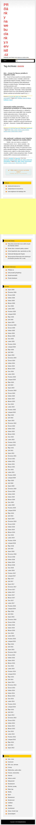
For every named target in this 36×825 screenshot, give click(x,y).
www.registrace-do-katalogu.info (17, 191)
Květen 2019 (11, 526)
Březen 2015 (11, 663)
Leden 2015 (11, 668)
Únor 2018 (11, 567)
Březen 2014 (11, 696)
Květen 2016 (11, 625)
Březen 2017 (11, 597)
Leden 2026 (11, 308)
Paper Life (18, 96)
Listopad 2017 (12, 576)
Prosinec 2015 (12, 638)
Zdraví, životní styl (27, 159)
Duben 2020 (11, 497)
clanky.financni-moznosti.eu (15, 188)
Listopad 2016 (12, 608)
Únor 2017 (11, 600)
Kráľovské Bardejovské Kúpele (16, 254)
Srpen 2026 (11, 289)
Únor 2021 (11, 469)
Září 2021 (10, 450)
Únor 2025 (11, 338)
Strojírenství (11, 800)
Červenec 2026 (12, 292)
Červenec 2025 (12, 325)
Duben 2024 (11, 366)
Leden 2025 (11, 341)
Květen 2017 (11, 592)
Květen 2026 (11, 297)
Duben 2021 (11, 464)
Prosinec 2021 (12, 442)
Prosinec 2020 (12, 475)
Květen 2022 (11, 428)
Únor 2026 (11, 306)
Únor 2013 (11, 731)
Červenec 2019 (12, 521)
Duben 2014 (11, 693)
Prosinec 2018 (12, 540)
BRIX (16, 98)
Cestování (10, 762)
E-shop (10, 767)
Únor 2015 (11, 666)
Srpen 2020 (11, 486)
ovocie (10, 99)
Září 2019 (10, 516)
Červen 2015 (11, 655)
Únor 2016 (11, 633)
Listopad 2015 (12, 641)
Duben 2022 (11, 431)
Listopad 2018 (12, 543)
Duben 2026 (11, 300)
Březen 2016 (11, 630)
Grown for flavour (27, 98)
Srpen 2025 (11, 322)
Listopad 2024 (12, 347)
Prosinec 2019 (12, 507)
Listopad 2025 (12, 314)
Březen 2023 (11, 401)
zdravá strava (14, 131)
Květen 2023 (11, 396)
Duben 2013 (11, 726)
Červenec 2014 (12, 685)
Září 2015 (10, 646)
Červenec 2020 (12, 488)
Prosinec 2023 (12, 377)
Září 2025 (10, 319)
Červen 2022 (11, 426)
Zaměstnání (11, 808)
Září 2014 (10, 679)
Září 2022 (10, 417)
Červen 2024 (11, 360)
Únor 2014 (11, 698)
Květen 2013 (11, 723)
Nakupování (11, 781)
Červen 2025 (11, 327)
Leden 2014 (11, 701)
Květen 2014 (11, 690)
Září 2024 (10, 352)
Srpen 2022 (11, 420)
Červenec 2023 (12, 390)
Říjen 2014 (11, 677)
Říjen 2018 (11, 546)
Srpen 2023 (11, 387)
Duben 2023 (11, 398)
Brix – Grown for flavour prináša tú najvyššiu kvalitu (16, 74)
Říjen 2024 (11, 349)
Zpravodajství (7, 98)
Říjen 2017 (11, 578)
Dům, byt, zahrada (13, 764)
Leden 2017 (11, 603)
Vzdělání (10, 802)
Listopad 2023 (12, 379)
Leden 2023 (11, 407)
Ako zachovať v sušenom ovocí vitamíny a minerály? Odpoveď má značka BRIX (18, 139)
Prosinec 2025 (12, 311)
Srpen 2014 (11, 682)
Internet (10, 775)
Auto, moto (11, 759)
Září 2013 (10, 712)
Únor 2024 (11, 371)
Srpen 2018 (11, 551)
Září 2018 (10, 548)
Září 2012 (10, 745)
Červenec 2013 (12, 717)
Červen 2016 (11, 622)
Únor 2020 (11, 502)
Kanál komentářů (12, 275)
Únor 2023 (11, 404)
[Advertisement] (18, 216)
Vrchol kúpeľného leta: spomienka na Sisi (19, 251)
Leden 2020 (11, 505)
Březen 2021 (11, 467)
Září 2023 (10, 385)
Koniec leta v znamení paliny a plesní (18, 248)
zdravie (20, 131)
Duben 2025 (11, 333)
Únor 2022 (11, 437)
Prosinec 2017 (12, 573)
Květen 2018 (11, 559)
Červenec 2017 (12, 586)
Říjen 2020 (11, 480)
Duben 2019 (11, 529)
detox (12, 129)
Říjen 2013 (11, 709)
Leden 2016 (11, 636)
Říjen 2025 (11, 317)
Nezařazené (29, 128)
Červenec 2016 (12, 619)
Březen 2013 (11, 728)
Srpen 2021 (11, 453)
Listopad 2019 (12, 510)
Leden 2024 (11, 374)
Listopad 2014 (12, 674)
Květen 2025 (11, 330)
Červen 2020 (11, 491)
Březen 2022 (11, 434)
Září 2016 (10, 614)
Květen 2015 (11, 657)
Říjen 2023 (11, 382)
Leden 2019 (11, 537)
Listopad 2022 (12, 412)
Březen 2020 (11, 499)
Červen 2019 (11, 524)
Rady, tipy (20, 159)
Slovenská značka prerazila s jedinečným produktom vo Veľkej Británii (18, 107)
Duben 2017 (11, 595)
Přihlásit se (11, 270)
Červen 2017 (11, 589)
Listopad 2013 (12, 706)
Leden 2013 (11, 734)
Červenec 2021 (12, 456)
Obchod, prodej (13, 159)
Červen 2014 (11, 687)
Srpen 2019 (11, 518)
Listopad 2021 (12, 445)
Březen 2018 (11, 565)
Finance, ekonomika (13, 772)
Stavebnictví (11, 797)
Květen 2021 (11, 461)
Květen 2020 (11, 494)
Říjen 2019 (11, 513)
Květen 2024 (11, 363)
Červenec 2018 (12, 554)
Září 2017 (10, 581)
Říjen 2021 (11, 447)
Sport (9, 794)
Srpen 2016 (11, 617)
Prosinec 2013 (12, 704)
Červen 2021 (11, 458)
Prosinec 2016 (12, 606)
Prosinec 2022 (12, 409)
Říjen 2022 (11, 415)
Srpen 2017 (11, 584)
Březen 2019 (11, 532)
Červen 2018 (11, 557)
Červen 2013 (11, 720)
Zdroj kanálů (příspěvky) (14, 272)
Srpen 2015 (11, 649)
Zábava (10, 805)
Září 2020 (10, 483)
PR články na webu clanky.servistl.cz (6, 29)
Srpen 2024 (11, 355)
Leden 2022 (11, 439)
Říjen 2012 (11, 742)
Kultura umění (12, 778)
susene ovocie (7, 131)
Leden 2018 (11, 570)
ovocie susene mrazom (23, 129)
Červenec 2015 (12, 652)
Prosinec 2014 (12, 671)
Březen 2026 (11, 303)
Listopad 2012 (12, 739)
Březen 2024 (11, 368)
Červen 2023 (11, 393)
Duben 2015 (11, 660)
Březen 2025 (11, 336)
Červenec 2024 (12, 357)
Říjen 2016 (11, 611)
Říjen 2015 (11, 644)
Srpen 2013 (11, 715)
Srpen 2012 (11, 747)
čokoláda (20, 98)
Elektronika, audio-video (14, 770)
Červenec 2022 (12, 423)
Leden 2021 (11, 472)
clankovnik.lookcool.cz (14, 186)
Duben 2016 (11, 627)
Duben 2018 (11, 562)
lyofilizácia (6, 99)
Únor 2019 (11, 535)
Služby (10, 792)
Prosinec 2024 (12, 344)
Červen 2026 (11, 295)
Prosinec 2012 (12, 736)
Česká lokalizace (12, 278)
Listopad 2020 (12, 477)
